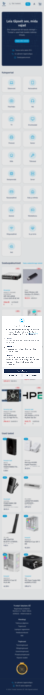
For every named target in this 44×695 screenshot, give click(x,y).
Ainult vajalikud (31, 375)
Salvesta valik (12, 375)
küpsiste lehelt (33, 334)
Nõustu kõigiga (22, 371)
